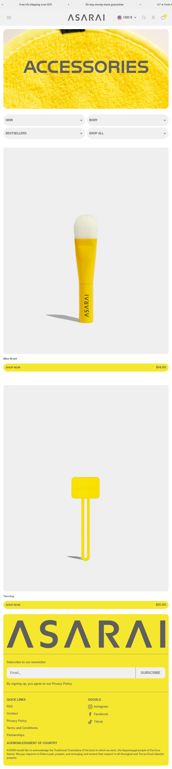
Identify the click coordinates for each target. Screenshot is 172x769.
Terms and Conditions (22, 728)
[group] (86, 260)
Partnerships (16, 735)
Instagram (101, 706)
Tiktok (98, 722)
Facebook (101, 714)
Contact (12, 713)
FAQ (10, 706)
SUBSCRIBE (150, 673)
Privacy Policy (62, 684)
